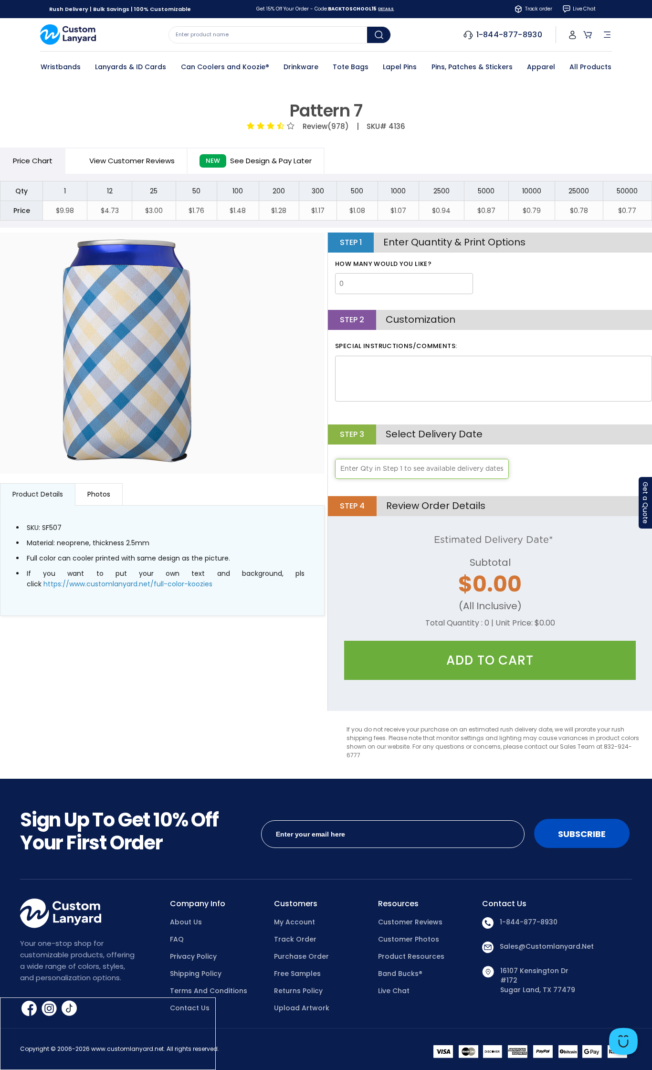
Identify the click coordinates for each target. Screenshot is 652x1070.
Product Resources (411, 956)
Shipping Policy (195, 973)
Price (33, 161)
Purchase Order (301, 956)
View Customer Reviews (132, 161)
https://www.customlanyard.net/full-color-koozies (127, 584)
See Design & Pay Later (259, 161)
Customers (295, 904)
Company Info (197, 904)
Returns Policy (298, 991)
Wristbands (61, 67)
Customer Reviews (410, 922)
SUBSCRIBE (582, 834)
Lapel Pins (400, 67)
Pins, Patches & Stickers (472, 67)
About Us (186, 922)
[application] (623, 1041)
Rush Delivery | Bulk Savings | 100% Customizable (120, 9)
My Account (294, 922)
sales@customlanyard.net (547, 946)
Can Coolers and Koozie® (225, 67)
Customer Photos (408, 939)
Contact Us (190, 1008)
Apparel (541, 67)
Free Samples (297, 973)
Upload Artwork (301, 1008)
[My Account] (572, 35)
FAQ (177, 939)
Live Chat (394, 991)
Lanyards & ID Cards (130, 67)
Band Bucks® (400, 973)
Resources (398, 904)
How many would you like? (383, 264)
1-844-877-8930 (528, 922)
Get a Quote (645, 503)
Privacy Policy (193, 956)
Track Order (295, 939)
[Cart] (587, 35)
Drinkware (301, 67)
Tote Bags (350, 67)
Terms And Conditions (208, 991)
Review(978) (324, 126)
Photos (98, 494)
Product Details (37, 494)
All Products (590, 67)
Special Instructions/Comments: (396, 346)
